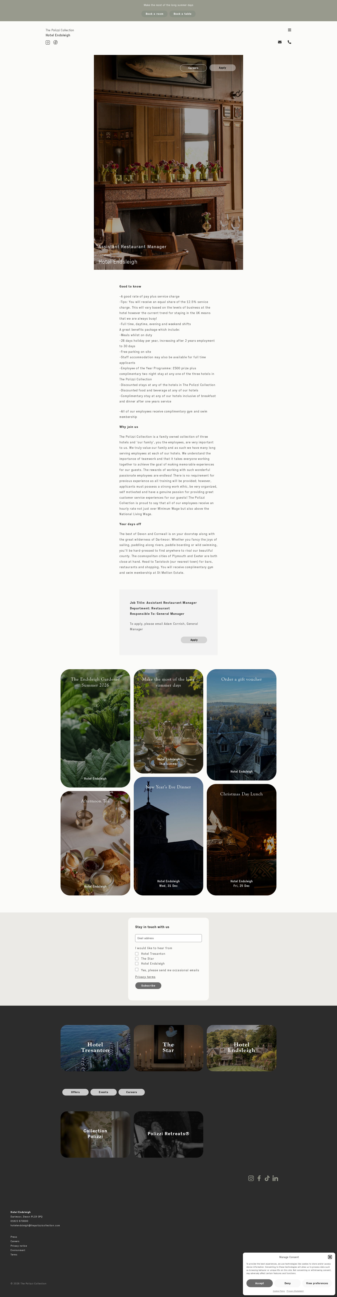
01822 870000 (19, 1221)
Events (103, 1092)
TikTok (267, 1178)
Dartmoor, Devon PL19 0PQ (27, 1216)
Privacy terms (145, 977)
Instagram (251, 1178)
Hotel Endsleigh (153, 963)
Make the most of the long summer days (168, 5)
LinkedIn (275, 1178)
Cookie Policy (279, 1291)
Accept (259, 1283)
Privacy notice (19, 1245)
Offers (75, 1092)
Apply (222, 67)
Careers (193, 68)
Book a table (182, 13)
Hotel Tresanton (153, 954)
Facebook (259, 1178)
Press (14, 1236)
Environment (18, 1250)
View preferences (317, 1283)
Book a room (154, 13)
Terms (14, 1254)
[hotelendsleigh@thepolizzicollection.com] (279, 42)
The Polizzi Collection (60, 30)
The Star (147, 959)
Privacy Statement (295, 1291)
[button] (330, 1257)
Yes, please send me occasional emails (170, 970)
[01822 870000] (289, 42)
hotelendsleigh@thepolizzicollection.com (35, 1225)
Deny (288, 1283)
